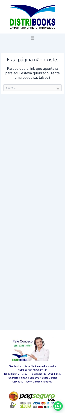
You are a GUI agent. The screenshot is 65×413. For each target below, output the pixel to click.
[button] (32, 38)
